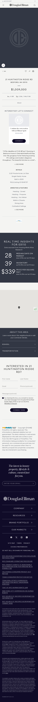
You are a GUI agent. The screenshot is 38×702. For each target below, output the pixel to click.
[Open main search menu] (35, 5)
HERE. (6, 673)
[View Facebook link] (11, 538)
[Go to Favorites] (35, 1)
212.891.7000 (26, 621)
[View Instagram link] (21, 538)
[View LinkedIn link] (27, 538)
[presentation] (19, 38)
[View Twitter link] (16, 538)
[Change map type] (35, 309)
